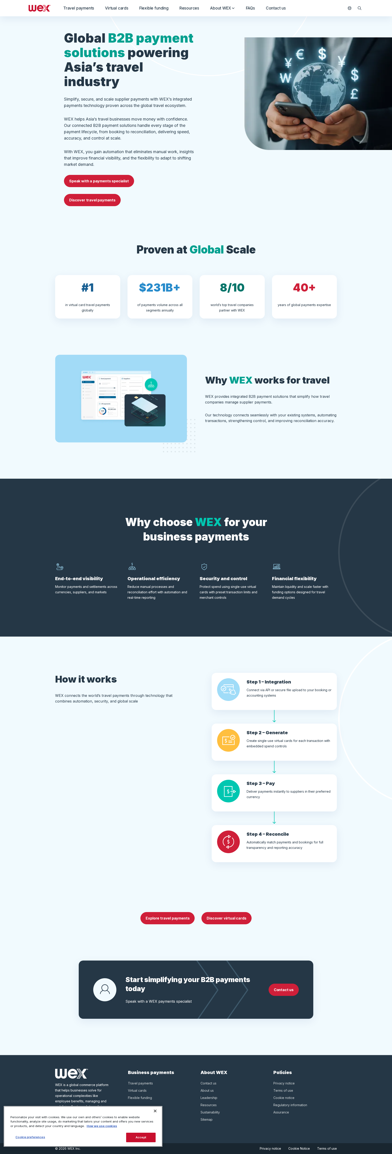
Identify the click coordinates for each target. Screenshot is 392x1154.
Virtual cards (116, 8)
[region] (83, 1126)
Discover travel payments (92, 200)
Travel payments (78, 8)
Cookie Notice (299, 1148)
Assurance (281, 1112)
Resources (189, 8)
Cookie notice (283, 1098)
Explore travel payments (167, 918)
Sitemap (207, 1119)
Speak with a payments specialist (99, 181)
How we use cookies (102, 1126)
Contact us (276, 8)
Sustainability (210, 1112)
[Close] (155, 1111)
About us (207, 1090)
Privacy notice (284, 1083)
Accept (141, 1137)
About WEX (220, 8)
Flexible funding (154, 8)
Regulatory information (290, 1105)
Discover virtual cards (226, 918)
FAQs (250, 8)
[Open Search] (359, 8)
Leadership (209, 1098)
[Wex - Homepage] (40, 8)
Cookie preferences (30, 1137)
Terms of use (283, 1090)
